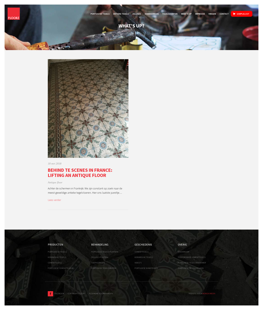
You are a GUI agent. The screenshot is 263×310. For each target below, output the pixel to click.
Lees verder (54, 200)
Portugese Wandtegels (146, 268)
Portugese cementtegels (60, 268)
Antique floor (55, 182)
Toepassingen (98, 262)
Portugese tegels (100, 13)
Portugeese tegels (57, 251)
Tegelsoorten (169, 13)
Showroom (183, 251)
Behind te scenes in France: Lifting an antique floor (80, 172)
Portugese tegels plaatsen (104, 251)
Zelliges (136, 13)
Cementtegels (55, 262)
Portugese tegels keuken (190, 268)
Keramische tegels (57, 257)
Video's (138, 262)
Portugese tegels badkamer (192, 262)
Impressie (200, 13)
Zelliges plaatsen (99, 257)
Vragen (212, 13)
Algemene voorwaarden (101, 293)
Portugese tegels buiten (103, 268)
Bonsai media (209, 293)
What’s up (186, 13)
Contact (224, 13)
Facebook (58, 293)
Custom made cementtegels (191, 257)
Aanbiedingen (152, 13)
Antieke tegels (121, 13)
